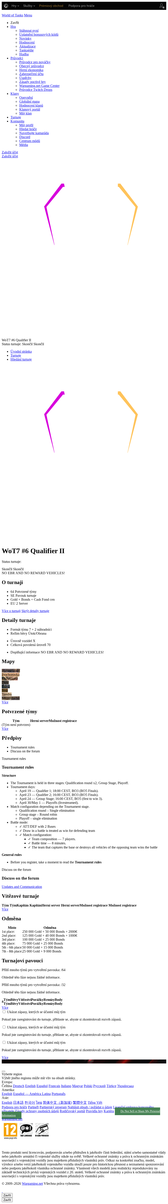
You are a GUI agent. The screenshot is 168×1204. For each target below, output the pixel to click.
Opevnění (26, 97)
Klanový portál (29, 109)
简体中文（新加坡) (57, 1102)
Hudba (24, 54)
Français (54, 1086)
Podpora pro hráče (14, 1107)
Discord (24, 137)
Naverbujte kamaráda (34, 133)
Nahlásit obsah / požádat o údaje (90, 1107)
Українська (125, 1086)
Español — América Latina (32, 1094)
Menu (28, 15)
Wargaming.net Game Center (39, 86)
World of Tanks (12, 15)
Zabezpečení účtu (31, 74)
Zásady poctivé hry (32, 82)
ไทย (39, 1102)
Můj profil (26, 125)
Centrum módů (29, 141)
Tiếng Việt (95, 1102)
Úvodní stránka (21, 351)
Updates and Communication (22, 887)
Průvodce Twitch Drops (35, 90)
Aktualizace (27, 46)
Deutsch (18, 1086)
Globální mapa (29, 101)
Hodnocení (27, 42)
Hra (13, 26)
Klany (14, 93)
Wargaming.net (32, 1183)
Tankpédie (26, 50)
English (30, 1086)
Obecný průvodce (31, 66)
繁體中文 (80, 1102)
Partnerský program (53, 1107)
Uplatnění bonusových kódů (38, 34)
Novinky (25, 38)
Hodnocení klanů (31, 105)
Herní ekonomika (31, 70)
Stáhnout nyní (28, 30)
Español (42, 1086)
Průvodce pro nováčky (35, 62)
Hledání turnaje (21, 359)
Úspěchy (25, 78)
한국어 (29, 1102)
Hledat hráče (28, 129)
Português (58, 1094)
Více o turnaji (11, 611)
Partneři (33, 1107)
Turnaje (15, 117)
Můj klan (25, 113)
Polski (88, 1086)
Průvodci (16, 58)
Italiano (66, 1086)
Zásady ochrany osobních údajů (37, 1111)
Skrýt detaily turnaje (35, 611)
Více (5, 702)
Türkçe (111, 1086)
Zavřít (7, 1195)
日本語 (18, 1102)
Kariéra (109, 1111)
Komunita (17, 121)
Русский (99, 1086)
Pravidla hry (94, 1111)
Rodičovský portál (72, 1111)
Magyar (77, 1086)
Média (23, 145)
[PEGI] (26, 1145)
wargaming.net (12, 1119)
